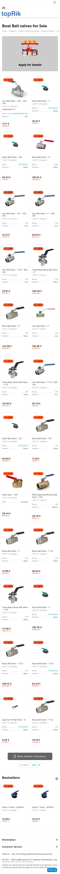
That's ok (52, 870)
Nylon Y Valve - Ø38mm (13, 807)
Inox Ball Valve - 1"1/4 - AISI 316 (14, 271)
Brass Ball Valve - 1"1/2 (42, 720)
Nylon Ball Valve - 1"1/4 (42, 663)
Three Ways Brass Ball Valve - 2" (45, 271)
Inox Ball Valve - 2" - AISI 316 (43, 214)
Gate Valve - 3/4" (10, 495)
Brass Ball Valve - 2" (11, 326)
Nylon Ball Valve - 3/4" (12, 157)
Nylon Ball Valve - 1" (41, 101)
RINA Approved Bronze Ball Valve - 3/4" (44, 496)
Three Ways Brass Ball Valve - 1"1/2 (15, 383)
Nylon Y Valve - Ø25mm (43, 807)
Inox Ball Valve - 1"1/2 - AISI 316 (44, 383)
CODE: (4, 106)
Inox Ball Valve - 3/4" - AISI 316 (14, 102)
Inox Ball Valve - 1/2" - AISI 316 (14, 214)
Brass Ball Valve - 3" (41, 157)
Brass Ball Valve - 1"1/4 (42, 551)
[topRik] (11, 14)
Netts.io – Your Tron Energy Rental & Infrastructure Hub (27, 854)
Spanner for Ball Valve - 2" (14, 720)
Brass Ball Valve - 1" (11, 551)
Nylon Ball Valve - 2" (41, 607)
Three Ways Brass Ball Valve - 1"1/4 (15, 608)
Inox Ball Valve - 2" (40, 326)
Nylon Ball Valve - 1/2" (12, 438)
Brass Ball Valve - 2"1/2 (12, 663)
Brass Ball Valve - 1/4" (42, 438)
